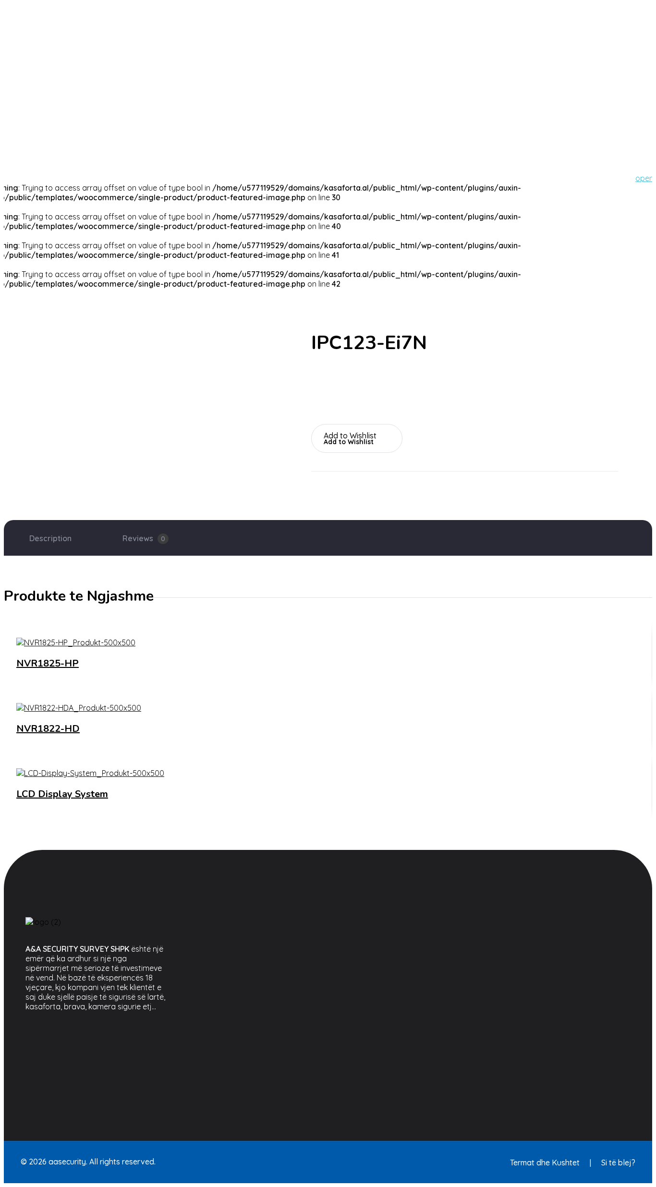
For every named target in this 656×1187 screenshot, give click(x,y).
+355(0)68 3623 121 (366, 102)
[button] (357, 434)
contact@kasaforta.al (368, 45)
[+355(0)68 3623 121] (340, 73)
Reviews (143, 538)
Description (50, 538)
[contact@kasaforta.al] (340, 16)
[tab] (50, 538)
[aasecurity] (35, 8)
